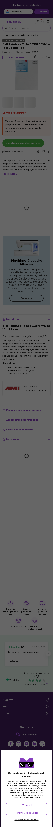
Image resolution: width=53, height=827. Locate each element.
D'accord (26, 805)
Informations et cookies (27, 819)
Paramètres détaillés (26, 813)
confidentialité (32, 797)
